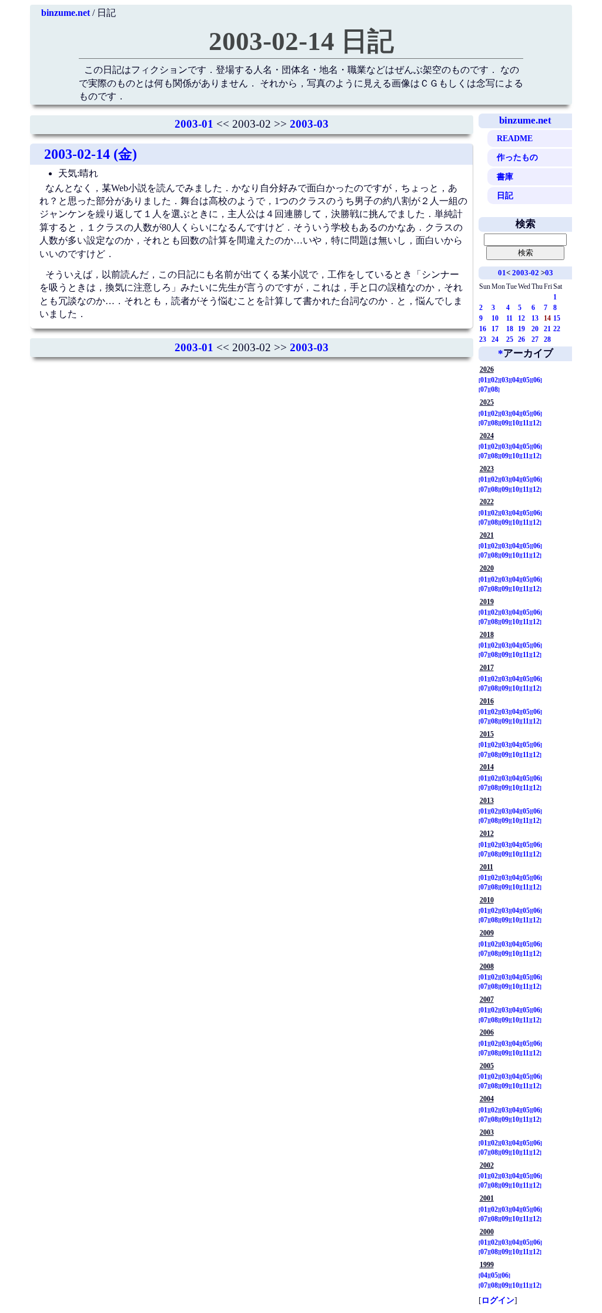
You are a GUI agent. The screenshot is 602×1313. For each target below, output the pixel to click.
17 (495, 328)
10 (495, 318)
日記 (505, 195)
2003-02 (525, 272)
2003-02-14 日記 (301, 41)
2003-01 (194, 124)
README (515, 138)
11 (509, 318)
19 (521, 328)
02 (494, 380)
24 (495, 339)
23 (482, 339)
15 (556, 318)
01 (502, 272)
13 (535, 318)
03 (549, 272)
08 (494, 389)
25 (509, 339)
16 (482, 328)
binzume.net (65, 13)
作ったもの (517, 157)
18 (509, 328)
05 (526, 380)
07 (483, 389)
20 (535, 328)
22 (556, 328)
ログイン (497, 1300)
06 (536, 380)
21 (547, 328)
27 (535, 339)
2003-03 (309, 124)
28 (547, 339)
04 (515, 380)
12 (521, 318)
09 (505, 422)
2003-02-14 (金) (90, 154)
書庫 (505, 176)
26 (521, 339)
